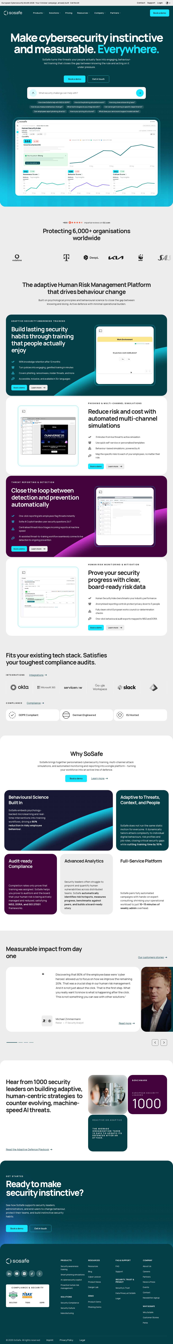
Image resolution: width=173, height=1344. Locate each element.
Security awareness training (69, 1268)
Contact (141, 2)
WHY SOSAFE (149, 1306)
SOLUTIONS (66, 1297)
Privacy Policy (66, 1340)
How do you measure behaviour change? (47, 107)
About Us (147, 1266)
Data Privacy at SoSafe (126, 1293)
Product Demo (94, 1301)
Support (151, 2)
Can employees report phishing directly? (49, 111)
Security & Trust (123, 1288)
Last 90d (32, 134)
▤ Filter (153, 134)
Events (146, 1287)
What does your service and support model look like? (119, 111)
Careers (146, 1271)
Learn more (36, 387)
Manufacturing (67, 1313)
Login (160, 2)
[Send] (140, 93)
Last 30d (25, 134)
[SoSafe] (13, 13)
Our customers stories (151, 957)
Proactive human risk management (70, 1286)
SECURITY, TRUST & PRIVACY (125, 1280)
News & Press (149, 1282)
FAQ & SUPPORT (123, 1260)
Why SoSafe (148, 1312)
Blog (90, 1271)
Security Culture (68, 1308)
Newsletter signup (151, 1297)
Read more (125, 1023)
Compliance (34, 703)
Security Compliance (70, 1302)
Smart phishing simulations (73, 1274)
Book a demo (159, 12)
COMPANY (147, 1260)
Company (99, 12)
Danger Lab (93, 1287)
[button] (155, 1042)
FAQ (117, 1266)
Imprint (49, 1340)
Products (38, 12)
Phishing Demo (94, 1307)
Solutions (54, 12)
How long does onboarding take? (122, 102)
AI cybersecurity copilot (71, 1279)
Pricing (68, 12)
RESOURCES (94, 1260)
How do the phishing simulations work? (89, 102)
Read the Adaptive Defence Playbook (27, 1149)
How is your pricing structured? (82, 111)
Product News (94, 1282)
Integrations (36, 675)
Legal (118, 1298)
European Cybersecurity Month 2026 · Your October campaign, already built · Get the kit (40, 3)
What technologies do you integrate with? (83, 107)
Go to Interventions (32, 163)
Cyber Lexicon (94, 1276)
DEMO (91, 1296)
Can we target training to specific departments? (123, 107)
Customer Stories (151, 1317)
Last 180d (39, 134)
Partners (114, 12)
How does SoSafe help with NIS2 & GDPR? (54, 102)
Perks (145, 1322)
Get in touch (98, 79)
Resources (82, 12)
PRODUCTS (66, 1260)
